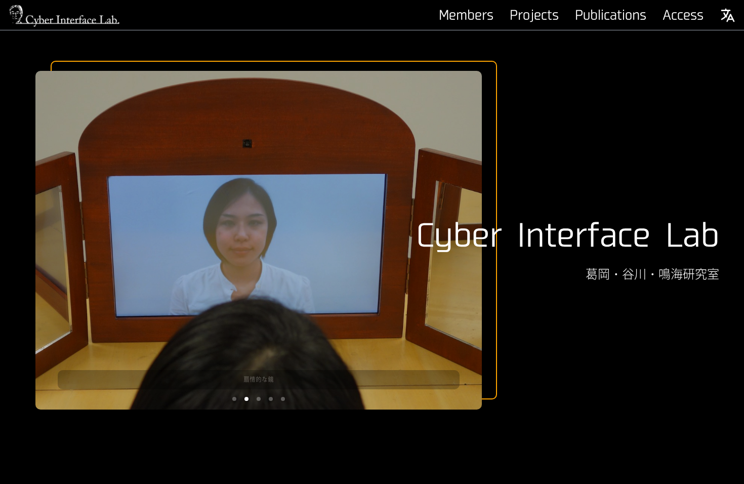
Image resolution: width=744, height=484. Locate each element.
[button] (234, 399)
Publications (610, 15)
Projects (534, 15)
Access (683, 15)
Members (466, 15)
